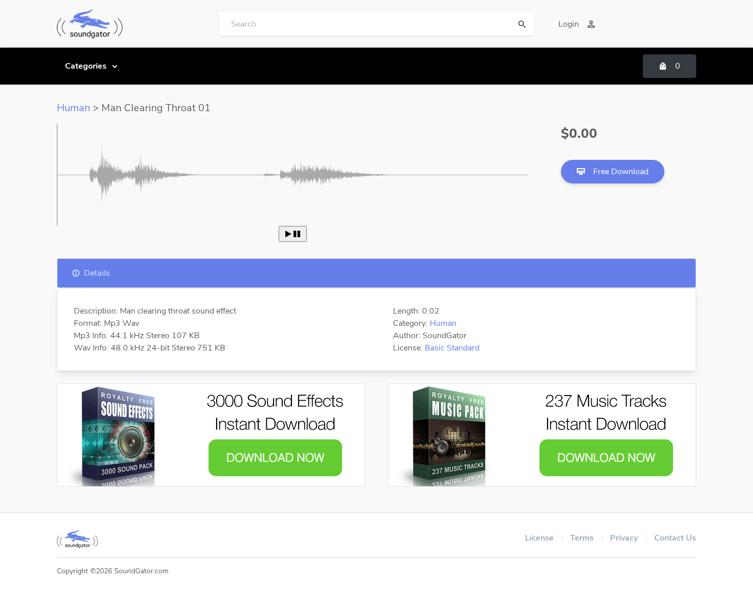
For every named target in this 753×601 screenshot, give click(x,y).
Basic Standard (452, 348)
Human (73, 108)
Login (568, 24)
